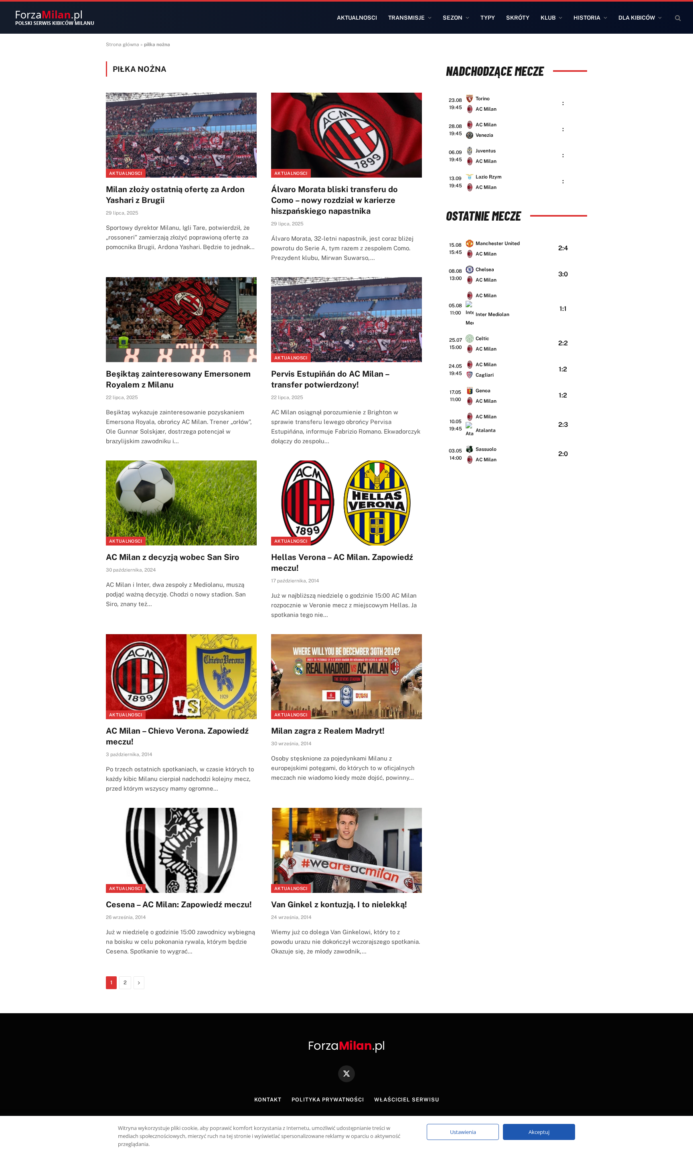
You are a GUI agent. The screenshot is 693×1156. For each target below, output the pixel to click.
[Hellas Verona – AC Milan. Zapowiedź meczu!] (346, 503)
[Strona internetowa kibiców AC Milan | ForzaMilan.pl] (54, 18)
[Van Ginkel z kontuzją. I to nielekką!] (346, 850)
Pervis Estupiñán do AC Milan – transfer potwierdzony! (330, 379)
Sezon (452, 17)
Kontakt (268, 1100)
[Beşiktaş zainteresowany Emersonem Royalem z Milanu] (181, 319)
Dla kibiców (636, 17)
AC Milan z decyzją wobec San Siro (172, 557)
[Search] (677, 18)
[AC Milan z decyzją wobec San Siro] (181, 503)
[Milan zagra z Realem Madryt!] (346, 676)
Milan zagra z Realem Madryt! (328, 731)
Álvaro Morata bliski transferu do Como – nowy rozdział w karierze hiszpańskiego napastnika (334, 200)
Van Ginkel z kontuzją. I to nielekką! (339, 904)
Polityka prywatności (328, 1100)
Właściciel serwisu (406, 1100)
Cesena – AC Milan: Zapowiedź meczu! (179, 904)
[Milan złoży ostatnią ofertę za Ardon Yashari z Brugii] (181, 135)
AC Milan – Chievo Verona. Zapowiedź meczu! (177, 736)
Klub (548, 17)
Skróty (517, 17)
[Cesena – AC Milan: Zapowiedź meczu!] (181, 850)
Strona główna (122, 44)
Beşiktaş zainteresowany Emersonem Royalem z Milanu (178, 379)
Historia (586, 17)
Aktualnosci (357, 17)
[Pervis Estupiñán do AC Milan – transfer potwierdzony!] (346, 319)
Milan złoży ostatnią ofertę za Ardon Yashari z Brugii (175, 195)
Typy (487, 17)
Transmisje (406, 17)
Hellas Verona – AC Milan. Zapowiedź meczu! (342, 562)
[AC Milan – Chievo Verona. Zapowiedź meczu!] (181, 676)
